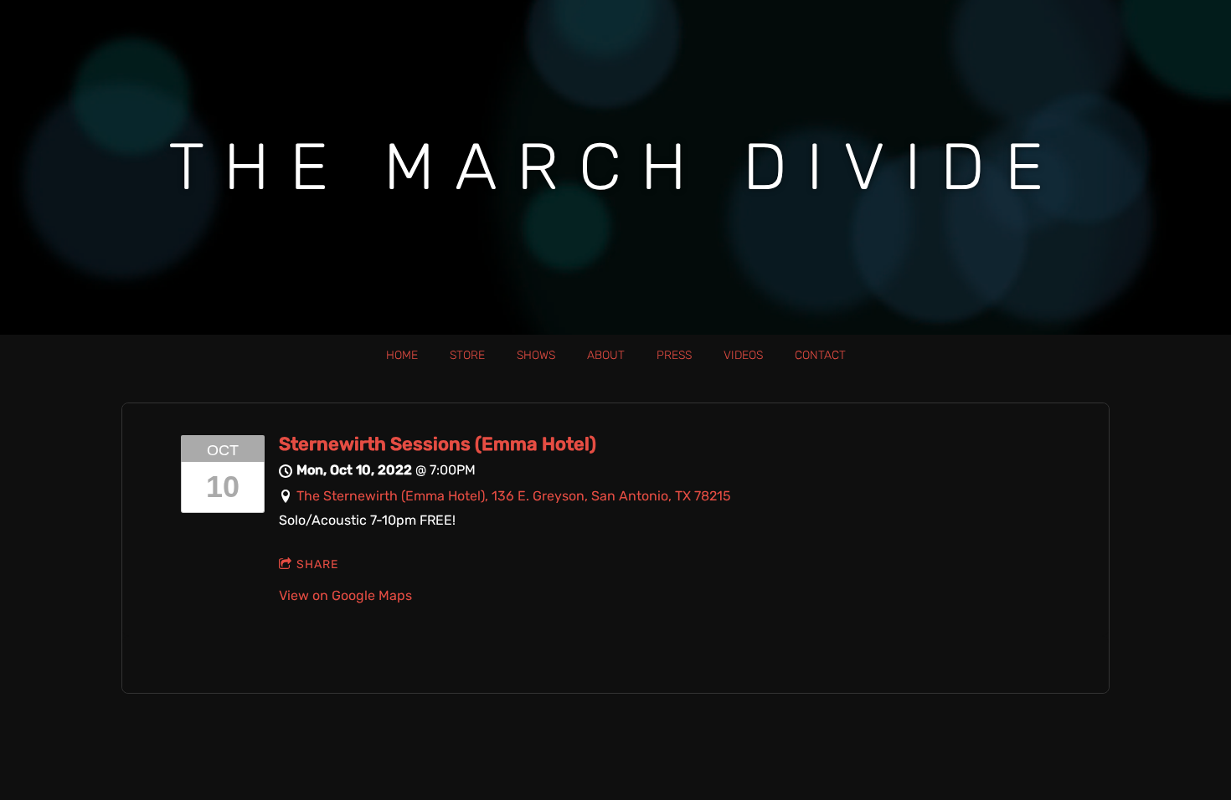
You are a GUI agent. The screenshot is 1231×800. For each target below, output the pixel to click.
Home (402, 355)
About (606, 355)
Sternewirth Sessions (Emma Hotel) (437, 444)
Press (674, 355)
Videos (743, 355)
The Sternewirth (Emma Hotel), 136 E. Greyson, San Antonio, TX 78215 (513, 496)
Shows (536, 355)
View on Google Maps (345, 595)
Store (467, 355)
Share (317, 564)
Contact (820, 355)
